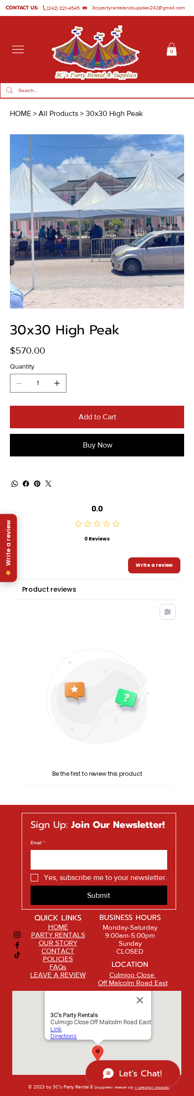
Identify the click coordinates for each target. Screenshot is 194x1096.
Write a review (154, 565)
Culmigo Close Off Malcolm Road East (133, 979)
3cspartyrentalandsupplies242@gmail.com (138, 7)
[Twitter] (48, 483)
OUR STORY (58, 943)
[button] (171, 49)
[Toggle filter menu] (168, 612)
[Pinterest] (37, 483)
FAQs (57, 967)
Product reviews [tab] (49, 589)
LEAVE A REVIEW (58, 975)
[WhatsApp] (14, 483)
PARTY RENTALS (58, 935)
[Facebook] (26, 483)
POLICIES (58, 959)
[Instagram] (17, 934)
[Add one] (57, 383)
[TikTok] (17, 954)
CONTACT (57, 951)
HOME (58, 927)
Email (38, 842)
